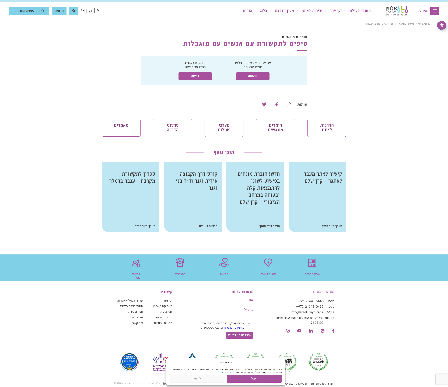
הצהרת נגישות (305, 383)
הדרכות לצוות (327, 127)
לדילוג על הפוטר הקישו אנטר (316, 283)
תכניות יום (136, 317)
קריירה (335, 11)
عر (90, 11)
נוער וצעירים (135, 312)
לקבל (254, 378)
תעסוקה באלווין (162, 306)
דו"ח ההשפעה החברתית (29, 11)
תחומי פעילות (359, 11)
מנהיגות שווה (164, 317)
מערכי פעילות (224, 127)
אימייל (248, 310)
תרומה (59, 11)
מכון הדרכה (284, 11)
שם (251, 300)
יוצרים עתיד (165, 312)
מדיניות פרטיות (228, 372)
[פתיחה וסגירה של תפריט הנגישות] (441, 25)
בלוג (263, 11)
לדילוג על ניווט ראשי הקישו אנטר (418, 2)
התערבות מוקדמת (131, 306)
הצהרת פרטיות (325, 383)
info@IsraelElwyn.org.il (307, 312)
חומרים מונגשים (275, 127)
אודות (247, 11)
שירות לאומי (312, 11)
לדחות (197, 378)
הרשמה (253, 76)
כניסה (195, 76)
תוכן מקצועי (425, 23)
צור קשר (137, 323)
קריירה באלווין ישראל (130, 300)
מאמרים (121, 125)
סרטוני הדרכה (173, 127)
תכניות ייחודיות (163, 323)
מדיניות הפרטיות (234, 328)
